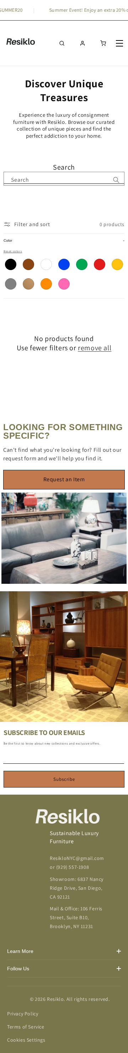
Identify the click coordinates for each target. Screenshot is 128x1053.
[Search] (116, 180)
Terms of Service (25, 1027)
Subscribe (64, 779)
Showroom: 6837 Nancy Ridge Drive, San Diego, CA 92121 (76, 888)
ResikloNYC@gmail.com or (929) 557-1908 (77, 862)
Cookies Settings (26, 1040)
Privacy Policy (22, 1013)
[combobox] (64, 178)
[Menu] (120, 43)
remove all (94, 347)
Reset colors (13, 251)
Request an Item (64, 479)
